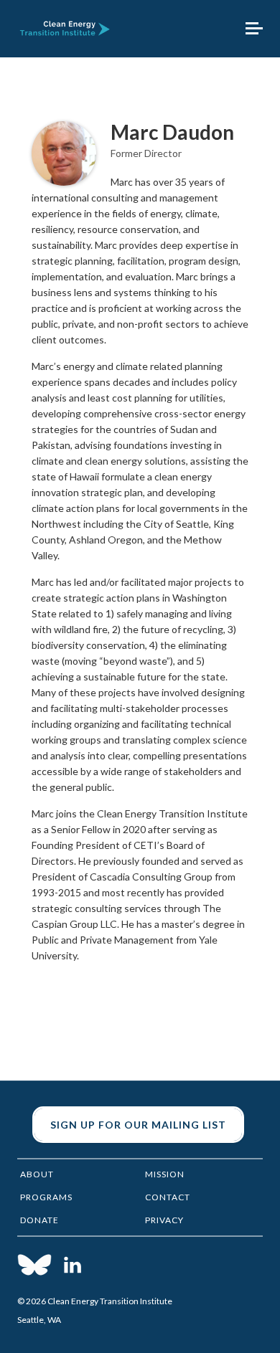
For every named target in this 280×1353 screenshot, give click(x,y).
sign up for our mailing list (138, 1125)
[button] (254, 28)
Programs (46, 1197)
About (37, 1174)
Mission (165, 1174)
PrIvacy (164, 1220)
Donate (39, 1220)
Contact (167, 1197)
